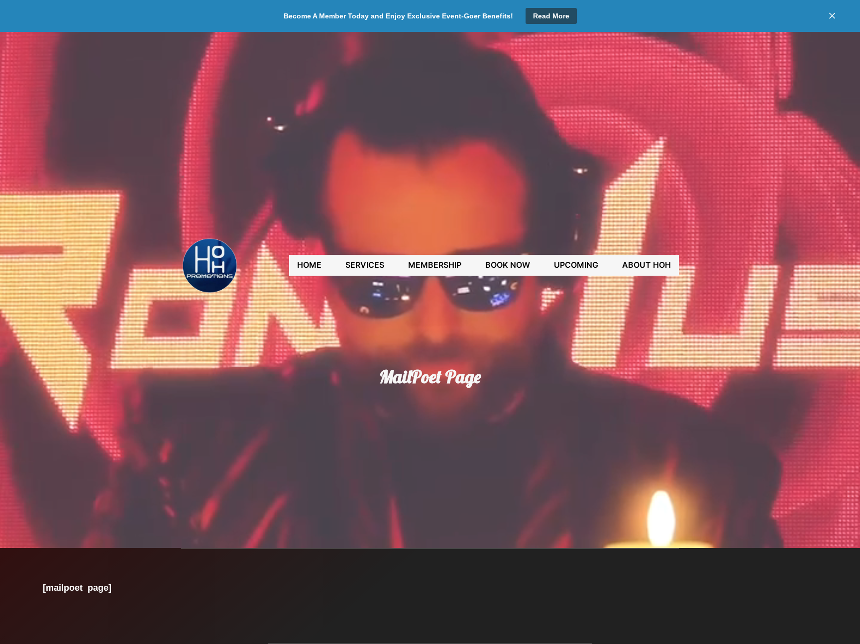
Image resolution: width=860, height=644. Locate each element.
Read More (551, 16)
